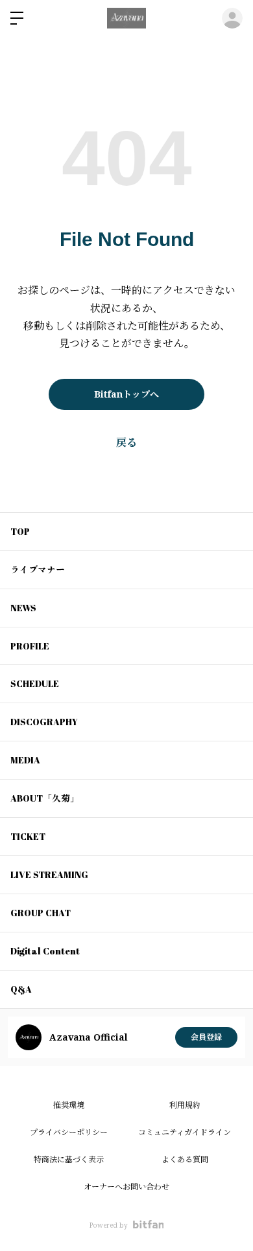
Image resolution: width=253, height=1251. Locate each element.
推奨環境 (68, 1104)
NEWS (23, 608)
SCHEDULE (34, 683)
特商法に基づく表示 (69, 1159)
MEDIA (25, 760)
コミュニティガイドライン (184, 1132)
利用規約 (184, 1104)
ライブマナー (37, 569)
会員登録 (206, 1036)
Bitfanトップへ (126, 394)
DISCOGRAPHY (44, 722)
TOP (20, 531)
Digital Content (45, 951)
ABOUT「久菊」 (44, 798)
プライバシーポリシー (69, 1132)
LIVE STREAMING (49, 874)
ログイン (232, 18)
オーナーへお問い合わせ (126, 1186)
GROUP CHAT (40, 913)
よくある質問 (185, 1159)
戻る (126, 442)
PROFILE (29, 646)
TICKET (27, 836)
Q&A (21, 989)
